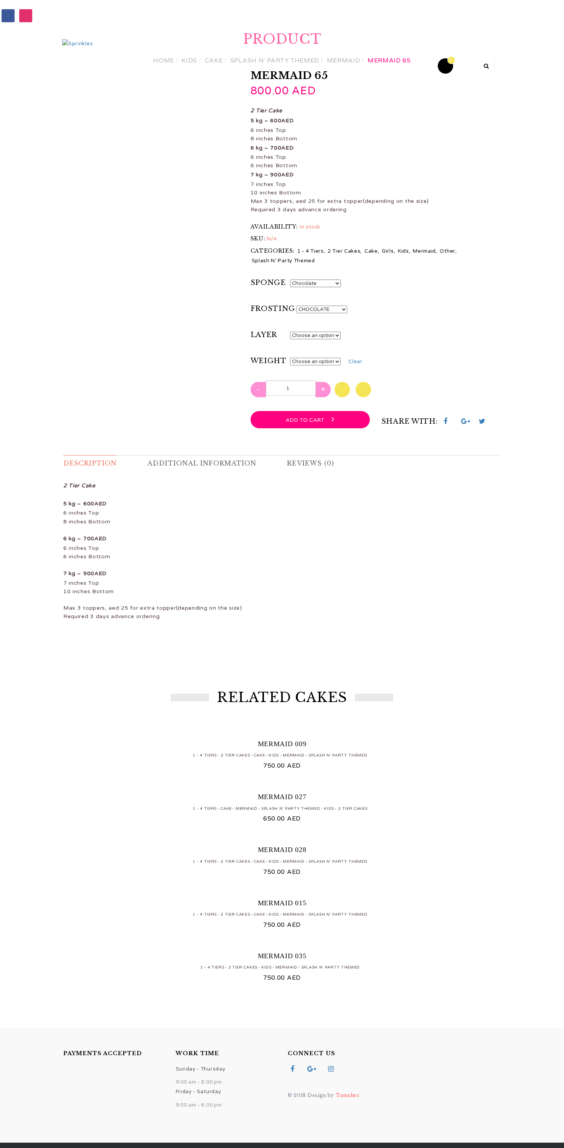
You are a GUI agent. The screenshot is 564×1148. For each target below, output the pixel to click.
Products (234, 65)
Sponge (268, 282)
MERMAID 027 (282, 797)
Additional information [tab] (201, 463)
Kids (403, 251)
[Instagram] (25, 15)
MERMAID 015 (282, 903)
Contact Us (374, 65)
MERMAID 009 (282, 744)
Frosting (273, 308)
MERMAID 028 (282, 850)
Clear (355, 362)
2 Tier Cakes (344, 251)
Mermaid (424, 251)
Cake (371, 251)
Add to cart (306, 420)
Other (447, 251)
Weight (269, 361)
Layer (264, 335)
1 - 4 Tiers (310, 251)
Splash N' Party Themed (283, 261)
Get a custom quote (302, 65)
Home (192, 65)
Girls (388, 251)
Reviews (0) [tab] (310, 463)
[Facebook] (8, 15)
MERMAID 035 (282, 956)
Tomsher (348, 1095)
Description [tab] (90, 463)
